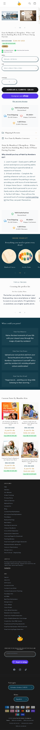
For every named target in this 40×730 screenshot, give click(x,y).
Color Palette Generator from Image (15, 618)
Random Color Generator (12, 613)
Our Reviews (8, 492)
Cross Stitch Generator (11, 530)
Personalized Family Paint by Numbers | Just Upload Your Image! (30, 461)
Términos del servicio (14, 723)
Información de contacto (27, 723)
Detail (3, 55)
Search (6, 577)
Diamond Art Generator (11, 533)
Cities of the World (10, 528)
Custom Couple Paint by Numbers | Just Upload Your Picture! (29, 423)
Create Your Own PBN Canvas (13, 621)
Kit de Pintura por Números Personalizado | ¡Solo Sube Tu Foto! (10, 423)
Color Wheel (8, 604)
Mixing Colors (8, 550)
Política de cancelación (21, 726)
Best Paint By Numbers (11, 599)
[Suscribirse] (33, 654)
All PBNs (6, 596)
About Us (7, 580)
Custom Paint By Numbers (12, 511)
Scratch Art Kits (9, 585)
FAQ (5, 487)
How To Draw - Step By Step (12, 552)
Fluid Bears (7, 517)
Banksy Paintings (9, 519)
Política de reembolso (17, 720)
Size (3, 64)
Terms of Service (9, 500)
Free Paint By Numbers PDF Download (15, 626)
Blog (5, 509)
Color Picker (8, 607)
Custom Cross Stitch (10, 588)
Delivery (6, 489)
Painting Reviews (9, 539)
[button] (4, 3)
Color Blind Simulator (10, 610)
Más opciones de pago (20, 101)
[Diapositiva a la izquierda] (15, 27)
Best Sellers (7, 522)
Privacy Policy (8, 498)
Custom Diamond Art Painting (13, 591)
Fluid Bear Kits (8, 593)
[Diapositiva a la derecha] (25, 27)
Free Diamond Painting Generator (14, 624)
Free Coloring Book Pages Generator (15, 541)
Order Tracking (9, 495)
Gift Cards (7, 582)
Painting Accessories (10, 525)
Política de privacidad (29, 720)
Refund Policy (8, 503)
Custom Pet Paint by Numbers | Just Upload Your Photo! (10, 459)
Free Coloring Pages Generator (13, 629)
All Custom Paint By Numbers (13, 514)
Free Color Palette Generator (13, 615)
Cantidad (4, 77)
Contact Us (7, 506)
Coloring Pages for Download (13, 536)
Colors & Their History (11, 547)
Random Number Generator (12, 544)
